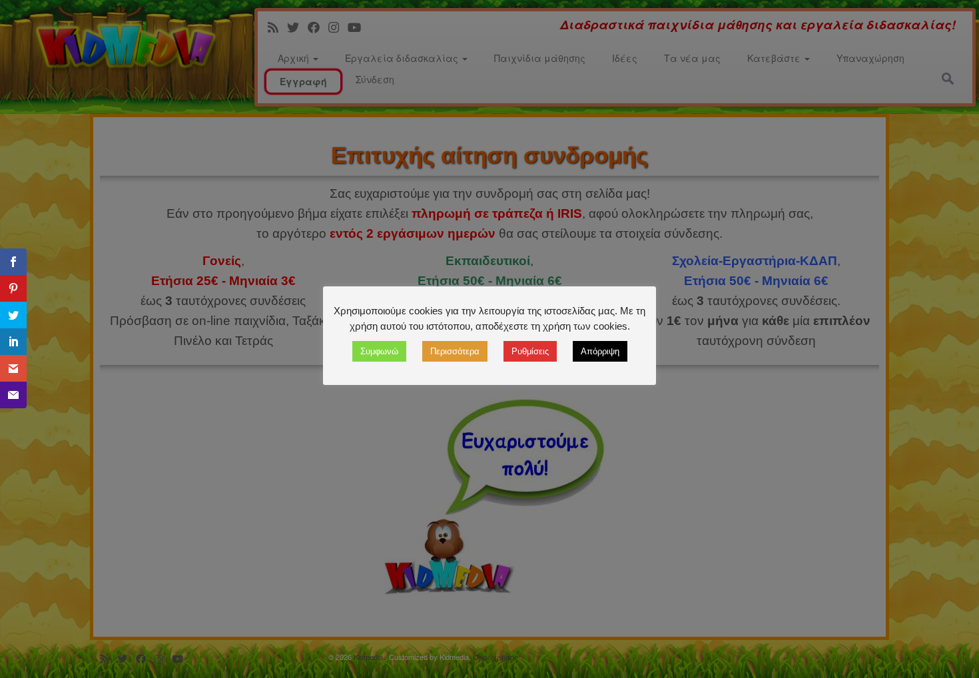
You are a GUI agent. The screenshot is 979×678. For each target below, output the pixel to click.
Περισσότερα (455, 351)
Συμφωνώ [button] (379, 351)
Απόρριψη (600, 351)
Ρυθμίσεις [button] (530, 351)
